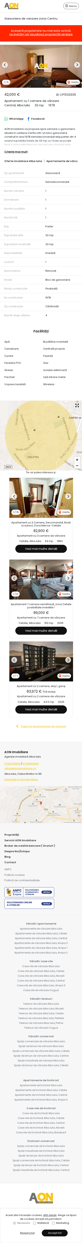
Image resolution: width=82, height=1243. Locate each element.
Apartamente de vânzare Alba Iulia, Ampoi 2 (41, 952)
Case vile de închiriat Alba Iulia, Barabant (41, 1132)
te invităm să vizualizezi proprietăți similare (41, 34)
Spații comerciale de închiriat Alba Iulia (41, 1146)
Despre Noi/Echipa (17, 851)
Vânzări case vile (41, 961)
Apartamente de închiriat (41, 1080)
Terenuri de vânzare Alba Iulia (41, 1003)
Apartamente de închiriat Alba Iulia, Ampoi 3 (41, 1099)
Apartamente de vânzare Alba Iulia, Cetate (41, 933)
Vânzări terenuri (41, 999)
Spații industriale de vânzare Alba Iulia (41, 1060)
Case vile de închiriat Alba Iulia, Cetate (41, 1118)
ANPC (8, 869)
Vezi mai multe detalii (41, 549)
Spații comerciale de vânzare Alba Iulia (41, 1041)
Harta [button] (75, 82)
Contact (10, 862)
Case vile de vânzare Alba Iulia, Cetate (41, 971)
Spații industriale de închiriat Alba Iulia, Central (41, 1170)
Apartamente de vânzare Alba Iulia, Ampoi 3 (41, 943)
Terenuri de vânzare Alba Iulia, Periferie (41, 1018)
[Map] (41, 435)
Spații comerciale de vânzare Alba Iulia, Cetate (41, 1051)
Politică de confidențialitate (22, 880)
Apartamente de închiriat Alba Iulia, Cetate (41, 1090)
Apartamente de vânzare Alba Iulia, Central (41, 938)
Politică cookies (14, 875)
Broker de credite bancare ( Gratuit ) (29, 846)
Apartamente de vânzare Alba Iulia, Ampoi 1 (41, 948)
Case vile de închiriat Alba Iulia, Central (41, 1123)
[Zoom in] (77, 460)
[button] (5, 65)
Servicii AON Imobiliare (20, 840)
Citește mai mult (16, 152)
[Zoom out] (77, 465)
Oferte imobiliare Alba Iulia (23, 161)
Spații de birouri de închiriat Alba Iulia (41, 1155)
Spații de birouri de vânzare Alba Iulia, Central (41, 1055)
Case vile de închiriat (41, 1108)
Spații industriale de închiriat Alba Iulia (41, 1151)
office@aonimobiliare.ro (20, 768)
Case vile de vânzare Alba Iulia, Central (41, 980)
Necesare (23, 1223)
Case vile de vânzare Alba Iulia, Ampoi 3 (41, 985)
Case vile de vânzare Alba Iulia (41, 966)
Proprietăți (11, 835)
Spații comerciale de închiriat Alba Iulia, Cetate (41, 1160)
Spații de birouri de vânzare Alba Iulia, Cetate (41, 1065)
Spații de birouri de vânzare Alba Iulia (41, 1046)
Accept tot (55, 1233)
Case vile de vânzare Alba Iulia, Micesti (41, 975)
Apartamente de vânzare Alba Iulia (41, 928)
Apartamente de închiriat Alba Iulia (41, 1085)
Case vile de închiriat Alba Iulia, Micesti (41, 1127)
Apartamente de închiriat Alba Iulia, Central (41, 1095)
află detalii (50, 1215)
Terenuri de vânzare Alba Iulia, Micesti (41, 1008)
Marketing (62, 1223)
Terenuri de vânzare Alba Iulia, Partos (41, 1023)
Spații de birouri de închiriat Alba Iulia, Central (41, 1165)
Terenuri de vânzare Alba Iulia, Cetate (41, 1013)
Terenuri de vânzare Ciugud (41, 1027)
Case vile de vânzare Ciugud (41, 990)
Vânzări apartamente (41, 924)
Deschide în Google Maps (21, 779)
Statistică (43, 1223)
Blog (7, 857)
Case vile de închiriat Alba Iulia (41, 1113)
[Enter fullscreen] (77, 405)
